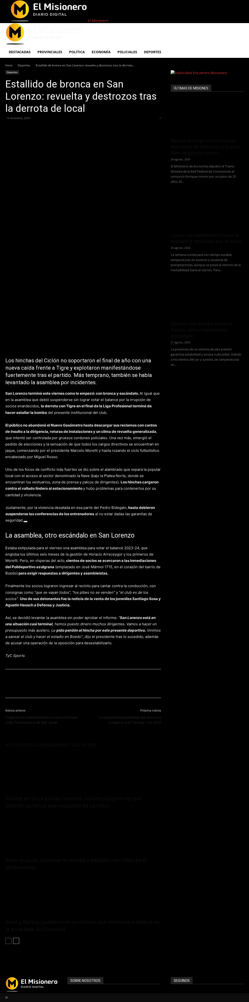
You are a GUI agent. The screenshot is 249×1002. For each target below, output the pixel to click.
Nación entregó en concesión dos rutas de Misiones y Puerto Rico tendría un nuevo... (206, 147)
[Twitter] (21, 129)
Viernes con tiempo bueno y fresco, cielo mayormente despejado (201, 330)
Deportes (24, 65)
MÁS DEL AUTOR (78, 745)
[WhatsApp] (44, 129)
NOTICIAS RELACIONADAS (33, 745)
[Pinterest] (32, 129)
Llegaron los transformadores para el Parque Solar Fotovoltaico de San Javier (41, 720)
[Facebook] (10, 129)
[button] (238, 29)
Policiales (127, 52)
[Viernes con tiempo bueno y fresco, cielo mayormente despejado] (207, 299)
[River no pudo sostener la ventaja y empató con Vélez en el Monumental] (83, 832)
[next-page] (16, 941)
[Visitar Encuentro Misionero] (207, 72)
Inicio (8, 65)
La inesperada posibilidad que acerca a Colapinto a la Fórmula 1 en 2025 (130, 720)
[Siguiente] (25, 521)
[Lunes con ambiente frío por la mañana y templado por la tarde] (207, 211)
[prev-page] (8, 941)
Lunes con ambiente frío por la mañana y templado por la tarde (206, 238)
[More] (55, 129)
